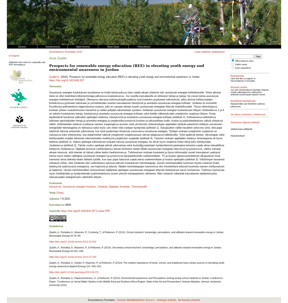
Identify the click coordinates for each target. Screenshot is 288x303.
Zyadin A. (54, 76)
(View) (59, 192)
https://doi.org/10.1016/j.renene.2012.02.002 (72, 241)
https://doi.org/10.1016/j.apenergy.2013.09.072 (74, 272)
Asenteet (125, 186)
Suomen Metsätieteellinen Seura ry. (136, 300)
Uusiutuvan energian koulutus (79, 186)
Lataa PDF (104, 210)
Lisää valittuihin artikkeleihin (210, 51)
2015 (79, 51)
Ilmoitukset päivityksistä (243, 101)
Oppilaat (113, 186)
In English (14, 55)
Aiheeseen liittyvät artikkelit (245, 122)
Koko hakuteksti (243, 68)
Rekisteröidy (237, 76)
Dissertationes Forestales (62, 51)
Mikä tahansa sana (244, 61)
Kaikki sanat (241, 64)
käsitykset (55, 186)
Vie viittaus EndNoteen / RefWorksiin (248, 114)
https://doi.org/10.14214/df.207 (66, 80)
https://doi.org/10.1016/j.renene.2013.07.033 (72, 257)
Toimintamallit (139, 186)
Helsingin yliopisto (166, 300)
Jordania (102, 186)
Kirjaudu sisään (239, 87)
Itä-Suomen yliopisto (189, 300)
